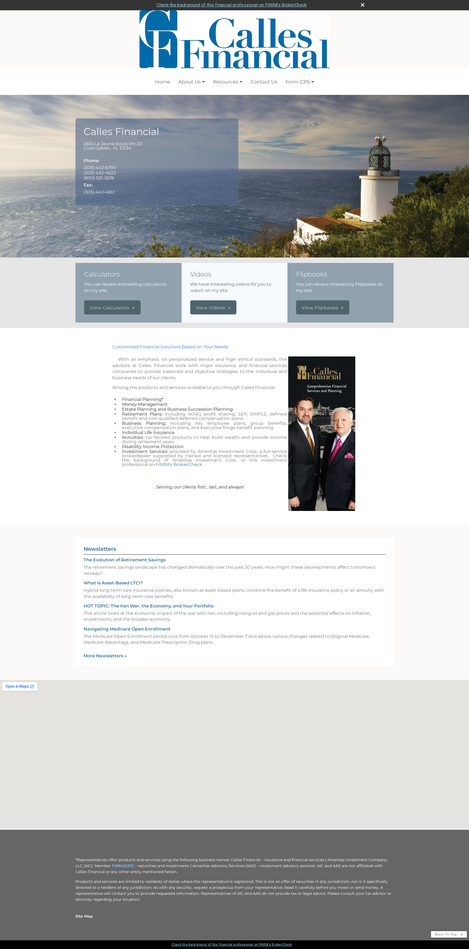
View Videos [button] (210, 307)
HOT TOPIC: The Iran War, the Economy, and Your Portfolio (149, 606)
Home (162, 82)
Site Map (84, 916)
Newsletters (100, 549)
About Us (189, 82)
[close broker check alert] (362, 5)
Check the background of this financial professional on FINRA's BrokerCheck (232, 5)
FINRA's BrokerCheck (179, 464)
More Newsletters (105, 655)
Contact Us (264, 82)
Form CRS (298, 82)
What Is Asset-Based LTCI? (113, 583)
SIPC (129, 865)
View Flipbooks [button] (320, 307)
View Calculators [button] (109, 307)
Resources (225, 82)
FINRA (118, 865)
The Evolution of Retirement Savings (125, 559)
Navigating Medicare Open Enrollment (127, 629)
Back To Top (446, 934)
